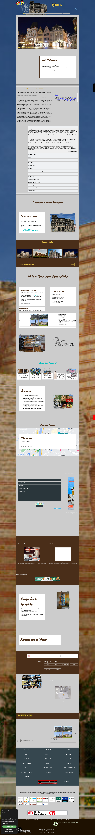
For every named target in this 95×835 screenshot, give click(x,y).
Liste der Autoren (68, 100)
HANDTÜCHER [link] (26, 776)
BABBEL (48, 664)
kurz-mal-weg (39, 801)
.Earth (51, 819)
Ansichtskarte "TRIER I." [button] (62, 314)
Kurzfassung (72, 99)
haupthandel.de (37, 295)
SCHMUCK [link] (26, 758)
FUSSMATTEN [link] (68, 758)
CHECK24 (65, 798)
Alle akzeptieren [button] (9, 826)
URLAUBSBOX (56, 669)
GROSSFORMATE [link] (68, 772)
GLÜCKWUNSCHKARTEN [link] (68, 767)
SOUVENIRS (51, 13)
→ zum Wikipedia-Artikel (73, 151)
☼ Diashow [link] (71, 264)
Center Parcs (58, 798)
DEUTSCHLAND (26, 13)
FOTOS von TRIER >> (27, 229)
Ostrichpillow (58, 801)
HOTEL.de (27, 801)
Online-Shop (67, 819)
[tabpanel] (58, 67)
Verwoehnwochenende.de (65, 664)
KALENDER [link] (48, 763)
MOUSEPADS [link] (47, 754)
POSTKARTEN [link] (47, 749)
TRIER (35, 13)
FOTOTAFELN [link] (47, 772)
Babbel (39, 798)
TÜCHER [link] (27, 767)
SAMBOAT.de (48, 669)
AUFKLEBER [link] (27, 749)
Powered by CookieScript (9, 832)
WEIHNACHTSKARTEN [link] (26, 772)
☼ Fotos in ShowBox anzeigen (26, 264)
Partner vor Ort (59, 819)
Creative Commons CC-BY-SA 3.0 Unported (66, 99)
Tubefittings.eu (20, 804)
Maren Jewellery (52, 801)
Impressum (28, 819)
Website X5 (39, 804)
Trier (70, 97)
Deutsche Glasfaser (71, 798)
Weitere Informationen (12, 819)
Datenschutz (36, 819)
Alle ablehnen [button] (9, 829)
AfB (26, 798)
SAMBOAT (65, 801)
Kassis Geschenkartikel (33, 801)
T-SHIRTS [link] (68, 763)
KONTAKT (66, 13)
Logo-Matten (46, 801)
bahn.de (74, 664)
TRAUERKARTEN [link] (47, 767)
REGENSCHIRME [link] (27, 763)
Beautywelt (52, 798)
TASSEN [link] (68, 749)
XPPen (46, 804)
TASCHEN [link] (26, 754)
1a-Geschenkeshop (20, 798)
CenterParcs (56, 664)
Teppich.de (71, 801)
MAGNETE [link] (68, 754)
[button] (75, 320)
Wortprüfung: (40, 502)
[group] (48, 319)
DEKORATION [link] (47, 758)
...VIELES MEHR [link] (68, 781)
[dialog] (9, 821)
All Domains (33, 798)
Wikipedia (62, 98)
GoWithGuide (20, 801)
